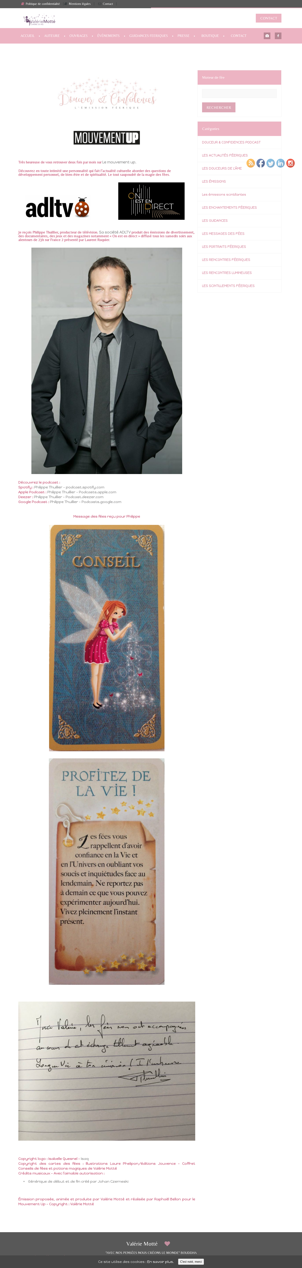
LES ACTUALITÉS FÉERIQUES (225, 155)
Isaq (85, 1159)
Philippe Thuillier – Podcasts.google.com (85, 502)
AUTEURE (52, 36)
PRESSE (183, 36)
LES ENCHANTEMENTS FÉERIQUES (229, 208)
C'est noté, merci (191, 1261)
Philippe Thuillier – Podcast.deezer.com (68, 497)
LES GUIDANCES (215, 221)
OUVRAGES (78, 36)
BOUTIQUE (210, 36)
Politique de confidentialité (43, 4)
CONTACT (268, 18)
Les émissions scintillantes (224, 195)
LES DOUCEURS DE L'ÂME (222, 168)
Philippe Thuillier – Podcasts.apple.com (81, 492)
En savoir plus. (160, 1262)
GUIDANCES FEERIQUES (148, 36)
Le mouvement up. (119, 162)
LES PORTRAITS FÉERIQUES (224, 247)
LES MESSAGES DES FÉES (223, 234)
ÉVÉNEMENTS (108, 36)
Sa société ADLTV (115, 232)
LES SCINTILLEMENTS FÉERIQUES (228, 286)
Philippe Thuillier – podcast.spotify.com (69, 487)
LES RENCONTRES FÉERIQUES (226, 260)
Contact (108, 4)
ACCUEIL (27, 36)
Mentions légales (80, 4)
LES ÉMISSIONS (214, 182)
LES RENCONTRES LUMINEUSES (227, 273)
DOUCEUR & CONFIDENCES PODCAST (231, 142)
